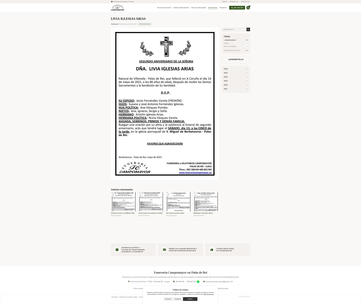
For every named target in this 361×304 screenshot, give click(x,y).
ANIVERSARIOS (144, 24)
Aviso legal (114, 297)
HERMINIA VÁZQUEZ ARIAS (203, 213)
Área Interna (142, 297)
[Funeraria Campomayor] (117, 8)
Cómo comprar (139, 288)
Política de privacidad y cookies (128, 297)
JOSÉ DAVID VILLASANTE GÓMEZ (150, 213)
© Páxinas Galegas (244, 296)
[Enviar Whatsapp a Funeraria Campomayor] (198, 281)
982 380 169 (180, 281)
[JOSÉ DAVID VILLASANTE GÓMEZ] (151, 201)
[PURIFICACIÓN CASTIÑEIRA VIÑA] (124, 201)
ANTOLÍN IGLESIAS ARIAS (175, 213)
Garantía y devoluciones (218, 288)
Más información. (209, 294)
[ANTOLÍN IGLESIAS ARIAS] (178, 201)
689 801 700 (191, 281)
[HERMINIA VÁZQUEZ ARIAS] (206, 201)
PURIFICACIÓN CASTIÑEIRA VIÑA (123, 213)
